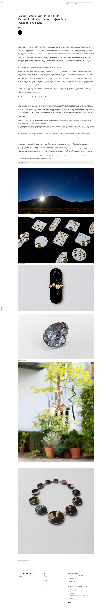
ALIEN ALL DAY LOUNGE (48, 578)
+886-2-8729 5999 (73, 590)
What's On (45, 576)
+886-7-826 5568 (72, 599)
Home (45, 587)
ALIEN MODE (46, 580)
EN (22, 576)
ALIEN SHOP (46, 579)
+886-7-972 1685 (73, 578)
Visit (44, 575)
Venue (45, 584)
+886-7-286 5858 (73, 598)
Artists (45, 586)
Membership (46, 585)
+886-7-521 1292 (72, 579)
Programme (46, 581)
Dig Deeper (46, 582)
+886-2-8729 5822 (73, 589)
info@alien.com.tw (73, 581)
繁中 (20, 576)
